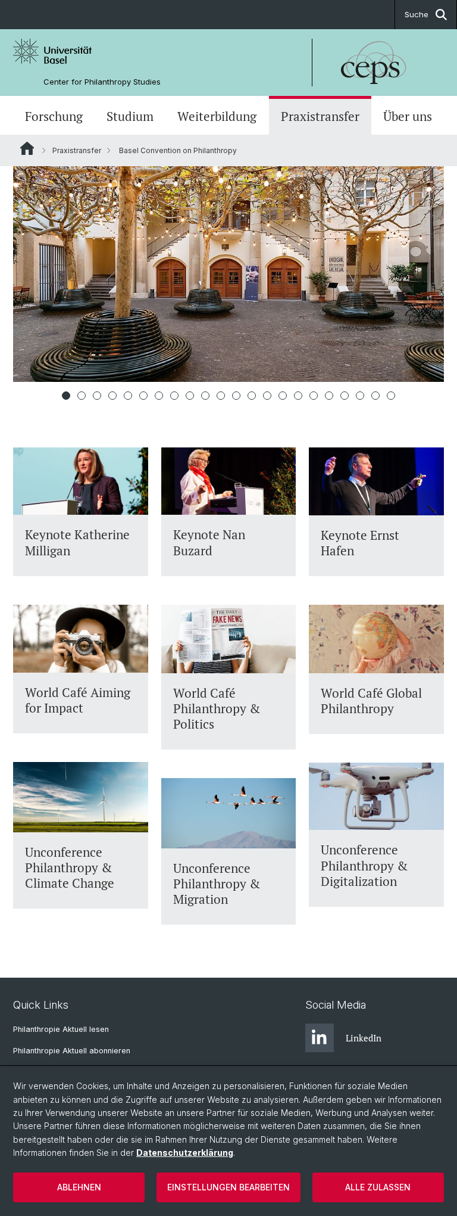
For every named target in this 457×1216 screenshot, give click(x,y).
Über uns (407, 116)
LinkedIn (363, 1038)
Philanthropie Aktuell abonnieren (71, 1050)
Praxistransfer (320, 116)
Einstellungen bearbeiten (228, 1187)
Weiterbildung (216, 116)
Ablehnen (79, 1187)
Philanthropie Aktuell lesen (61, 1029)
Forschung (54, 116)
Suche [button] (416, 14)
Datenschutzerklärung (184, 1152)
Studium (130, 116)
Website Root (27, 148)
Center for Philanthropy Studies (102, 81)
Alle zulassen (378, 1187)
